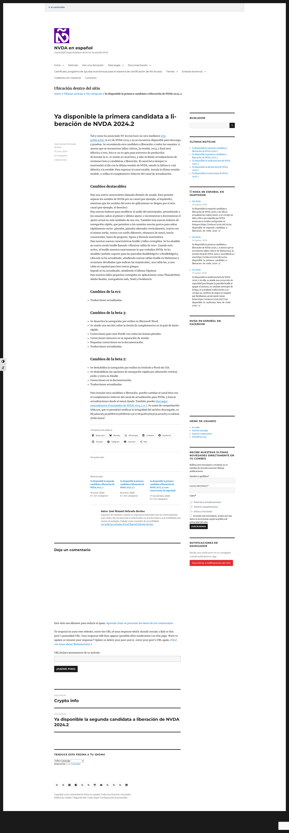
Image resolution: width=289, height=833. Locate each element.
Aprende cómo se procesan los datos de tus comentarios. (140, 623)
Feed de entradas (200, 430)
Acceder (196, 427)
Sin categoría (94, 93)
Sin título (196, 201)
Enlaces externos (192, 71)
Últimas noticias (73, 93)
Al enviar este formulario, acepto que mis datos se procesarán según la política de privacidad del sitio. (211, 519)
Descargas (114, 65)
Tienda (170, 71)
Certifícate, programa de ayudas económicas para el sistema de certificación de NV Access (108, 71)
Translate (75, 764)
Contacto (90, 77)
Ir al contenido (57, 7)
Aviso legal (93, 797)
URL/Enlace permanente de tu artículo (77, 652)
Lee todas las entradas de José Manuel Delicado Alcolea (127, 524)
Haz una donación (93, 65)
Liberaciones (60, 160)
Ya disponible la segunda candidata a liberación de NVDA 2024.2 (102, 484)
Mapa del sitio (80, 797)
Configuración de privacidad (113, 797)
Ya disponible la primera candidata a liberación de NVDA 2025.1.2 (132, 484)
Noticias (73, 65)
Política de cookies (63, 797)
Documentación (138, 65)
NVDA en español (73, 47)
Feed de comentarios (202, 434)
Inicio (57, 65)
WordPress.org (199, 437)
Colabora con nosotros (67, 77)
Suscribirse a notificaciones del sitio (211, 562)
